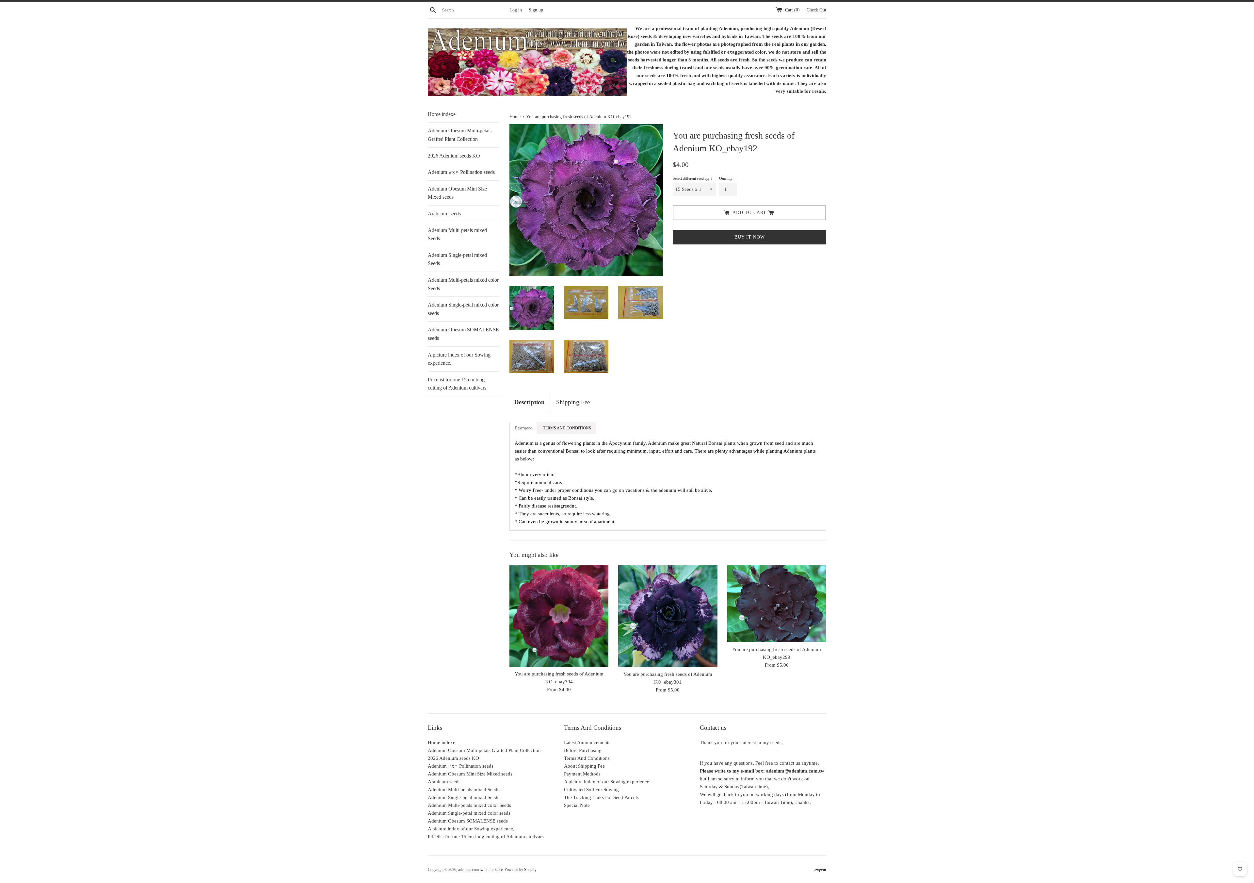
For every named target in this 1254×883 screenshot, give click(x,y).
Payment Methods (582, 773)
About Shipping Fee (584, 766)
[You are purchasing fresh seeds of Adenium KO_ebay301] (667, 616)
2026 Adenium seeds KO (454, 155)
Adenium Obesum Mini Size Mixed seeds (457, 193)
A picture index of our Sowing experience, (459, 359)
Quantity (725, 178)
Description (529, 402)
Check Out (816, 10)
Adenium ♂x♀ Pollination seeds (461, 172)
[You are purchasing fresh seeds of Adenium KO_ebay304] (558, 616)
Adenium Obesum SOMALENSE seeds (463, 334)
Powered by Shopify (521, 869)
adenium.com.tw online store (480, 869)
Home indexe (442, 114)
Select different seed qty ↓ (693, 178)
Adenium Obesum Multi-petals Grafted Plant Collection (459, 135)
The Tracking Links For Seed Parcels (601, 797)
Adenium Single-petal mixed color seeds (463, 309)
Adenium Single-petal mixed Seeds (457, 259)
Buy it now (749, 237)
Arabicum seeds (444, 213)
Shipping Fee (573, 402)
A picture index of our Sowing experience (606, 781)
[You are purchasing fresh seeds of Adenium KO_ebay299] (776, 603)
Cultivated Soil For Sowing (591, 789)
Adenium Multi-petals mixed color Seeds (463, 284)
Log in (515, 10)
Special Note (577, 805)
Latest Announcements (587, 742)
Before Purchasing (583, 750)
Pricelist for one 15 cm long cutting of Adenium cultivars (457, 384)
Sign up (536, 10)
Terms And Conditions (587, 758)
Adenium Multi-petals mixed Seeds (457, 234)
